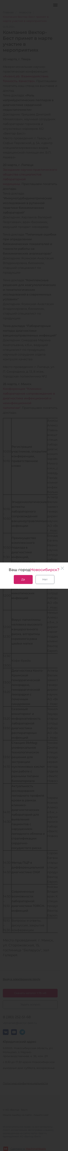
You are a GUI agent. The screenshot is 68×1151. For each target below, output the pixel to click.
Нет (45, 579)
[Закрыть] (62, 568)
